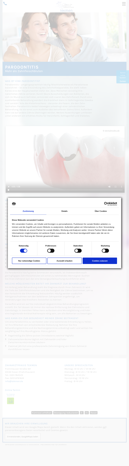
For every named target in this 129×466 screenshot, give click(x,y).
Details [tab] (64, 211)
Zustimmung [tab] (28, 211)
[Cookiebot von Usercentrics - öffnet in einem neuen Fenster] (106, 204)
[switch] (50, 251)
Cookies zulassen (100, 261)
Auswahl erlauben (64, 261)
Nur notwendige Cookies (29, 261)
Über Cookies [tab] (101, 211)
